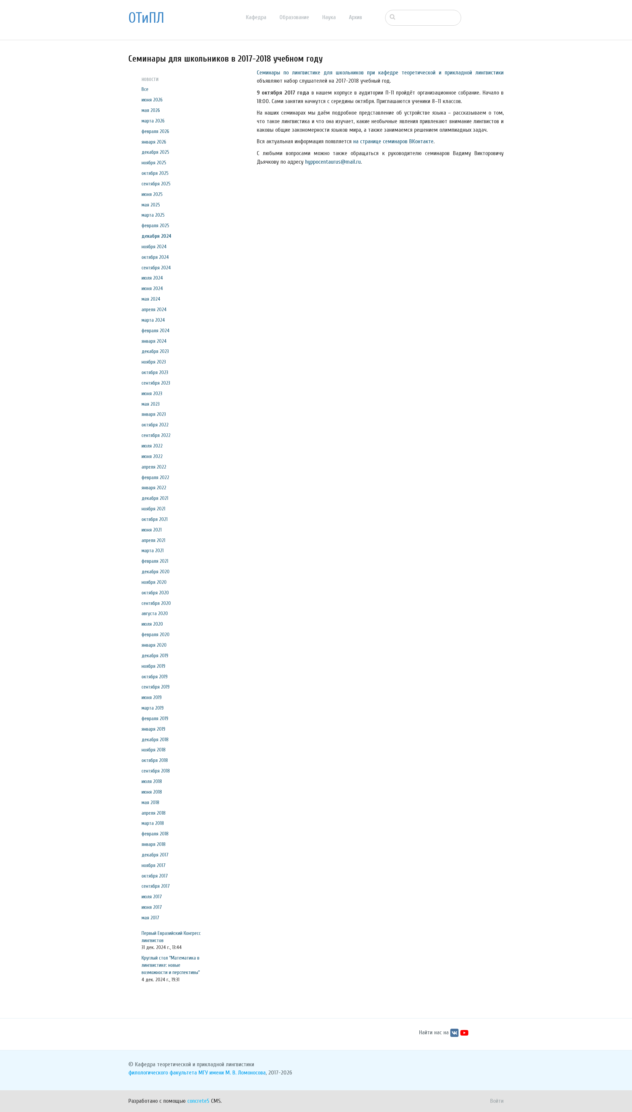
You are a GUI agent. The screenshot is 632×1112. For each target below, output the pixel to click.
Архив (355, 17)
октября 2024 (155, 257)
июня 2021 (152, 530)
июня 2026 (152, 100)
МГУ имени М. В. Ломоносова (232, 1072)
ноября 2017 (154, 865)
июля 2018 (152, 781)
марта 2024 (153, 320)
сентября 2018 (156, 771)
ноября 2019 (153, 666)
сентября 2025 (156, 184)
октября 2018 (155, 760)
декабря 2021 (155, 498)
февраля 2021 (155, 561)
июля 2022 (152, 446)
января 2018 (154, 844)
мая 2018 (150, 802)
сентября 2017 (156, 886)
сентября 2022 (156, 435)
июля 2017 (152, 897)
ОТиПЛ (146, 18)
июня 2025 (152, 194)
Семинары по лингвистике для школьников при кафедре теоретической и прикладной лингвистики (380, 72)
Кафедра (256, 17)
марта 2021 (153, 551)
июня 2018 (152, 792)
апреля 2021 (153, 540)
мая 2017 (150, 918)
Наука (329, 17)
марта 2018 (153, 823)
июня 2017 (152, 907)
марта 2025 (153, 215)
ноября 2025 (154, 163)
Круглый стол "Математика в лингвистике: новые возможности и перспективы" (171, 965)
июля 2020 (152, 624)
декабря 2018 (155, 740)
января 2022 (154, 488)
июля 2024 (152, 278)
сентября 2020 (156, 603)
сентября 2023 (156, 383)
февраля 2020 (156, 634)
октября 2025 (155, 173)
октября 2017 (155, 876)
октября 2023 (155, 372)
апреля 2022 (154, 467)
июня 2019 (152, 697)
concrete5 (198, 1101)
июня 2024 (152, 288)
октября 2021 (155, 519)
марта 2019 (153, 708)
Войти (497, 1101)
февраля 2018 (155, 834)
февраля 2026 (155, 131)
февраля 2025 (155, 226)
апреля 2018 (154, 813)
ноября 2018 (154, 750)
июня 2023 (152, 393)
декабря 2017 (155, 855)
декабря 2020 (156, 572)
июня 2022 (152, 456)
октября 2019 (155, 677)
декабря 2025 (155, 152)
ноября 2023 (154, 362)
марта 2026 (153, 121)
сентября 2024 (156, 268)
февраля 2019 (155, 718)
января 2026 (154, 142)
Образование (294, 17)
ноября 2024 (154, 247)
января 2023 (154, 414)
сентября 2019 (156, 687)
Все (145, 89)
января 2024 (154, 341)
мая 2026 (151, 110)
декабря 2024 (156, 236)
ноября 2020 (154, 582)
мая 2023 (151, 404)
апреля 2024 (154, 309)
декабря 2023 (155, 351)
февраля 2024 (156, 331)
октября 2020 (155, 593)
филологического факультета (162, 1072)
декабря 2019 (155, 656)
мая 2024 (151, 299)
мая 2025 (151, 205)
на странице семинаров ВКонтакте (393, 141)
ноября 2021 (153, 509)
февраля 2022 (155, 477)
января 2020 (154, 645)
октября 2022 (155, 425)
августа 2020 (155, 613)
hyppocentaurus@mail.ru (333, 161)
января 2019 (153, 729)
